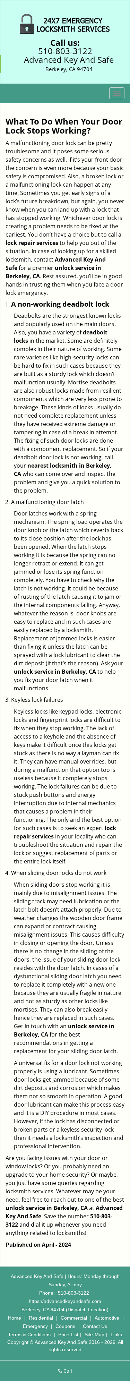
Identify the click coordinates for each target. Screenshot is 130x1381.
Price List (68, 1334)
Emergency (35, 1326)
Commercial (74, 1318)
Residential (41, 1318)
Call (67, 1370)
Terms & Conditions (29, 1334)
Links (116, 1334)
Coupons (65, 1326)
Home (14, 1318)
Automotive (107, 1318)
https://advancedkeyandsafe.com (65, 1301)
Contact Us (95, 1326)
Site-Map (94, 1334)
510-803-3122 (65, 51)
